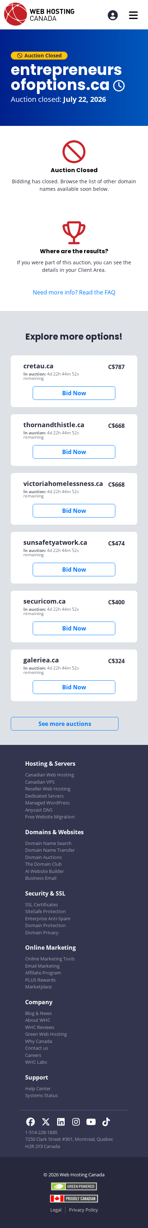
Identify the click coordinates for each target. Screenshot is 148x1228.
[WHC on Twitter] (47, 1123)
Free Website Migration (50, 816)
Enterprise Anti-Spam (47, 918)
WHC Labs (36, 1062)
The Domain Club (43, 864)
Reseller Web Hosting (47, 788)
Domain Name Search (48, 843)
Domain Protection (45, 925)
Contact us (36, 1048)
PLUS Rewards (40, 980)
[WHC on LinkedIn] (62, 1123)
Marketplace (38, 986)
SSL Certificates (41, 904)
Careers (33, 1055)
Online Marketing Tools (50, 958)
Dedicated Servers (44, 796)
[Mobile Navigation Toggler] (133, 15)
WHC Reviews (39, 1027)
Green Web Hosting (46, 1034)
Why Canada (38, 1041)
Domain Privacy (42, 932)
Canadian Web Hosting (49, 774)
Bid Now (74, 393)
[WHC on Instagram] (77, 1123)
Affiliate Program (43, 972)
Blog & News (38, 1013)
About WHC (37, 1020)
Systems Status (41, 1095)
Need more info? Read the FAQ (74, 292)
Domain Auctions (43, 857)
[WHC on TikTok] (107, 1123)
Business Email (40, 878)
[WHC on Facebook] (32, 1123)
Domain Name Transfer (50, 850)
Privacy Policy (83, 1209)
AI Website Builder (44, 871)
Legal (55, 1209)
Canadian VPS (40, 782)
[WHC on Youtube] (93, 1123)
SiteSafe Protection (45, 911)
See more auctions (64, 724)
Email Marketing (42, 966)
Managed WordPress (47, 802)
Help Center (38, 1088)
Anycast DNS (38, 810)
